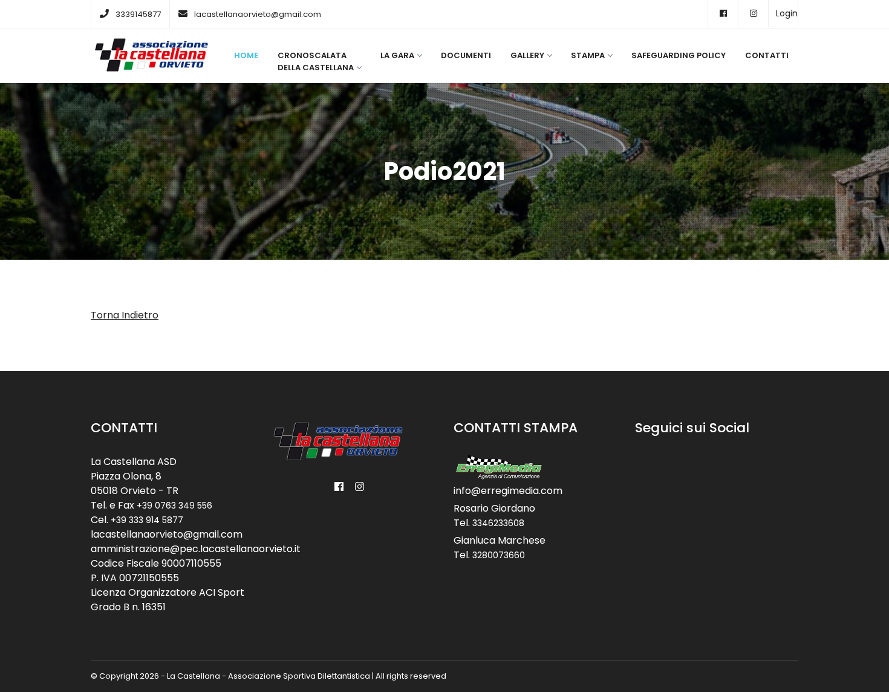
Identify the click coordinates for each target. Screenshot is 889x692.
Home (246, 55)
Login (787, 13)
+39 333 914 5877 (147, 520)
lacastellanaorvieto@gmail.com (257, 14)
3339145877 (138, 14)
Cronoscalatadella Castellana (316, 61)
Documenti (466, 55)
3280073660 (498, 555)
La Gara (397, 55)
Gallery (527, 55)
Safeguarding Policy (678, 55)
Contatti (767, 55)
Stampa (588, 55)
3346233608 (498, 523)
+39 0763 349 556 (174, 505)
